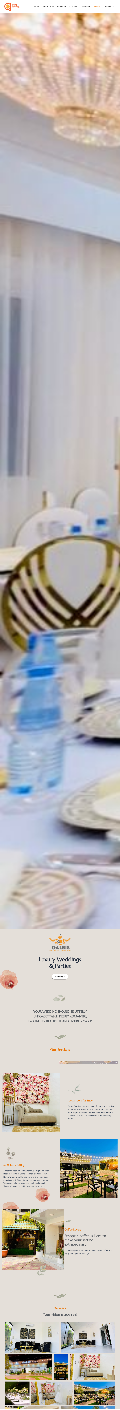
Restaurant (85, 6)
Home (36, 6)
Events (97, 6)
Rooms (60, 6)
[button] (52, 7)
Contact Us (109, 6)
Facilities (73, 6)
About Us (47, 6)
